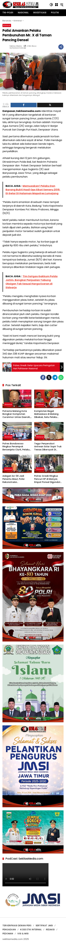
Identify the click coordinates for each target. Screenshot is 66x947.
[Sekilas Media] (20, 4)
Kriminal (6, 25)
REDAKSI (50, 929)
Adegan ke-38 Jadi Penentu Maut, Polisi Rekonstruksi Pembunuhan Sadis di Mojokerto (14, 479)
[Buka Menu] (56, 5)
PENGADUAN (9, 929)
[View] (50, 105)
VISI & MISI (23, 933)
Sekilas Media (16, 46)
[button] (51, 5)
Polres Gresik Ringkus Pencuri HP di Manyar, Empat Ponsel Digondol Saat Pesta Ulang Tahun (47, 479)
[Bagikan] (61, 47)
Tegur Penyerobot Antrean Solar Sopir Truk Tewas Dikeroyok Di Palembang (48, 446)
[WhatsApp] (61, 377)
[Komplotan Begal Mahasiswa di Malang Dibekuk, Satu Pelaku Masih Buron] (49, 399)
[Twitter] (49, 377)
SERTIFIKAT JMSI (44, 925)
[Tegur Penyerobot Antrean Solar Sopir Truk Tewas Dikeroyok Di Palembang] (49, 431)
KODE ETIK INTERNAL (31, 929)
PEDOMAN (7, 933)
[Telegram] (55, 377)
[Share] (24, 105)
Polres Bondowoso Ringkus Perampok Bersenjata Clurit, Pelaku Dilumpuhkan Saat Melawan (16, 446)
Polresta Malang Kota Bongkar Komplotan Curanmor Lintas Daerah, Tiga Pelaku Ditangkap (16, 414)
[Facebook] (43, 377)
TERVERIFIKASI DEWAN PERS (16, 925)
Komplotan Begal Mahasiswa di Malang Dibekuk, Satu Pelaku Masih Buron (46, 414)
